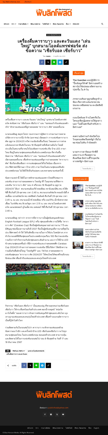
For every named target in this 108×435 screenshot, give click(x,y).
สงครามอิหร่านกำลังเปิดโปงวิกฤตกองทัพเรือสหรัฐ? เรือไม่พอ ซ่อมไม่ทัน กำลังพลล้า (87, 139)
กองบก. (48, 56)
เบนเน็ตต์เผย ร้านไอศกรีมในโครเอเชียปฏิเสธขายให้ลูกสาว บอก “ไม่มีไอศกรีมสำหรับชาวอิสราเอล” (94, 219)
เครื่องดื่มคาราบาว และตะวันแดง (16, 354)
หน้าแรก (6, 24)
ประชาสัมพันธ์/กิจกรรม (53, 35)
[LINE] (54, 62)
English (76, 24)
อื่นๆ (67, 24)
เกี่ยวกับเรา (27, 2)
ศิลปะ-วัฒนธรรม (58, 24)
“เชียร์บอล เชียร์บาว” (18, 351)
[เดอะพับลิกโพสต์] (54, 12)
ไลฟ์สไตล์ (46, 24)
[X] (48, 62)
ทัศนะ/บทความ (35, 24)
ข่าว (13, 24)
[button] (102, 24)
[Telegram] (60, 62)
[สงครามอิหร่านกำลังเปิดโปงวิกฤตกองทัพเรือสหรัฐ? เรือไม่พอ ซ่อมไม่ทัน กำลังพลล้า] (78, 232)
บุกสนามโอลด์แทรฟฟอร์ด (36, 351)
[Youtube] (63, 414)
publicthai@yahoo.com (58, 407)
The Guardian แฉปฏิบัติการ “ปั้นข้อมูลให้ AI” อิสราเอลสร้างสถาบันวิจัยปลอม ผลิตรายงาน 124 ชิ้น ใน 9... (93, 190)
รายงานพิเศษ (22, 24)
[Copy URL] (66, 62)
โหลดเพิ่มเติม (86, 168)
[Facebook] (42, 62)
